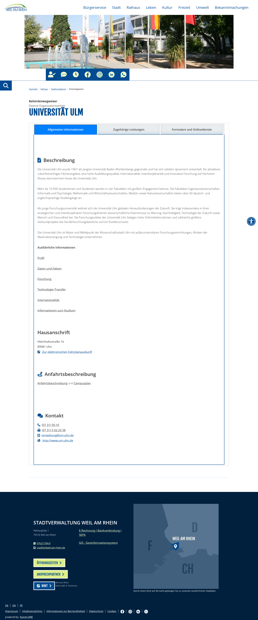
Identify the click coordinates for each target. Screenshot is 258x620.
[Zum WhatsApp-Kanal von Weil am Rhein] (123, 75)
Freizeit (184, 7)
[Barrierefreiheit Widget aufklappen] (251, 221)
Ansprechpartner (52, 75)
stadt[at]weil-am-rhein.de (51, 547)
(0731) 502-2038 (54, 430)
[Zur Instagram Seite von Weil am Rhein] (100, 75)
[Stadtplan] (176, 546)
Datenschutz (96, 611)
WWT (45, 586)
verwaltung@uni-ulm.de (58, 435)
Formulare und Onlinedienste (192, 129)
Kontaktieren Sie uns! (64, 75)
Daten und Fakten (49, 268)
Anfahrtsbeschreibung (52, 383)
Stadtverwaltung (58, 89)
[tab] (65, 130)
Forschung (44, 279)
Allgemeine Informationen (65, 129)
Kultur (167, 7)
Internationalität (48, 300)
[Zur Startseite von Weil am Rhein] (15, 7)
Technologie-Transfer (51, 289)
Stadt (116, 7)
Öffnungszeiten (76, 75)
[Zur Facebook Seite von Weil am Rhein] (88, 75)
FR (21, 605)
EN (14, 605)
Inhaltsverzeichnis (32, 611)
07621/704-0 (43, 543)
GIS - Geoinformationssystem (98, 543)
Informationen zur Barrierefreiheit (66, 611)
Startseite (33, 89)
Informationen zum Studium (56, 310)
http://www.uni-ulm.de (57, 440)
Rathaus (133, 7)
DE (6, 605)
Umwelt (202, 7)
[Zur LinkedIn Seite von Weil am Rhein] (112, 75)
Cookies (112, 611)
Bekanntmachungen (231, 7)
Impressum (11, 611)
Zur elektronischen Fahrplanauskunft (67, 352)
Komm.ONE (26, 617)
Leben (151, 7)
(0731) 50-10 (50, 425)
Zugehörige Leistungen (128, 129)
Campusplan (82, 383)
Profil (40, 258)
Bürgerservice (94, 7)
